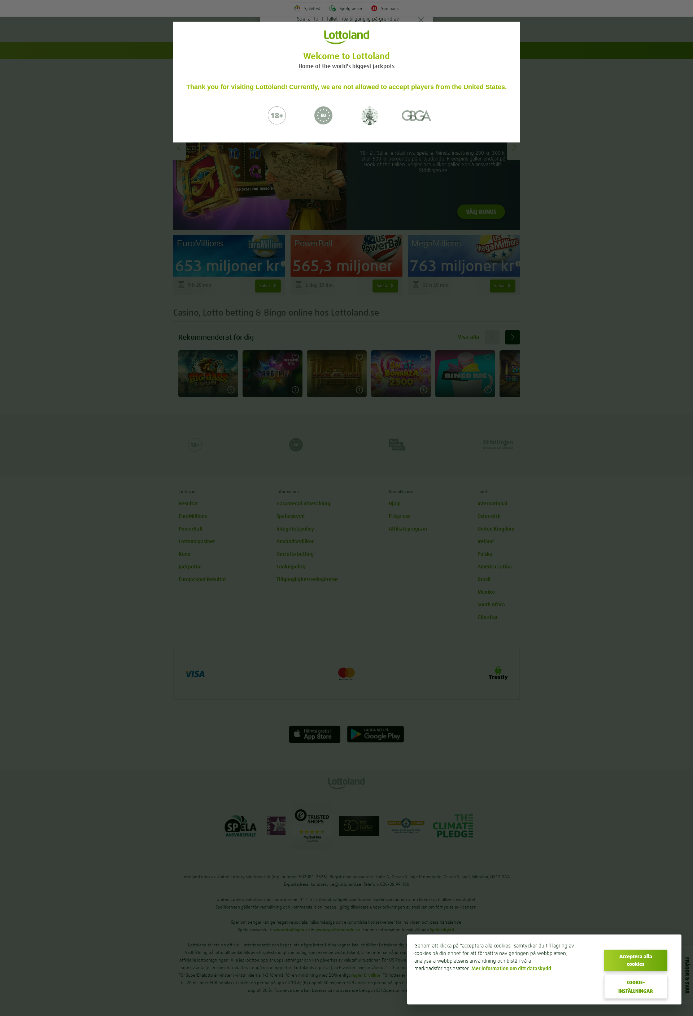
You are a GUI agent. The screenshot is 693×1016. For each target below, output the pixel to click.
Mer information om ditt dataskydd (511, 968)
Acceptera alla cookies (635, 960)
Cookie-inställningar (635, 986)
